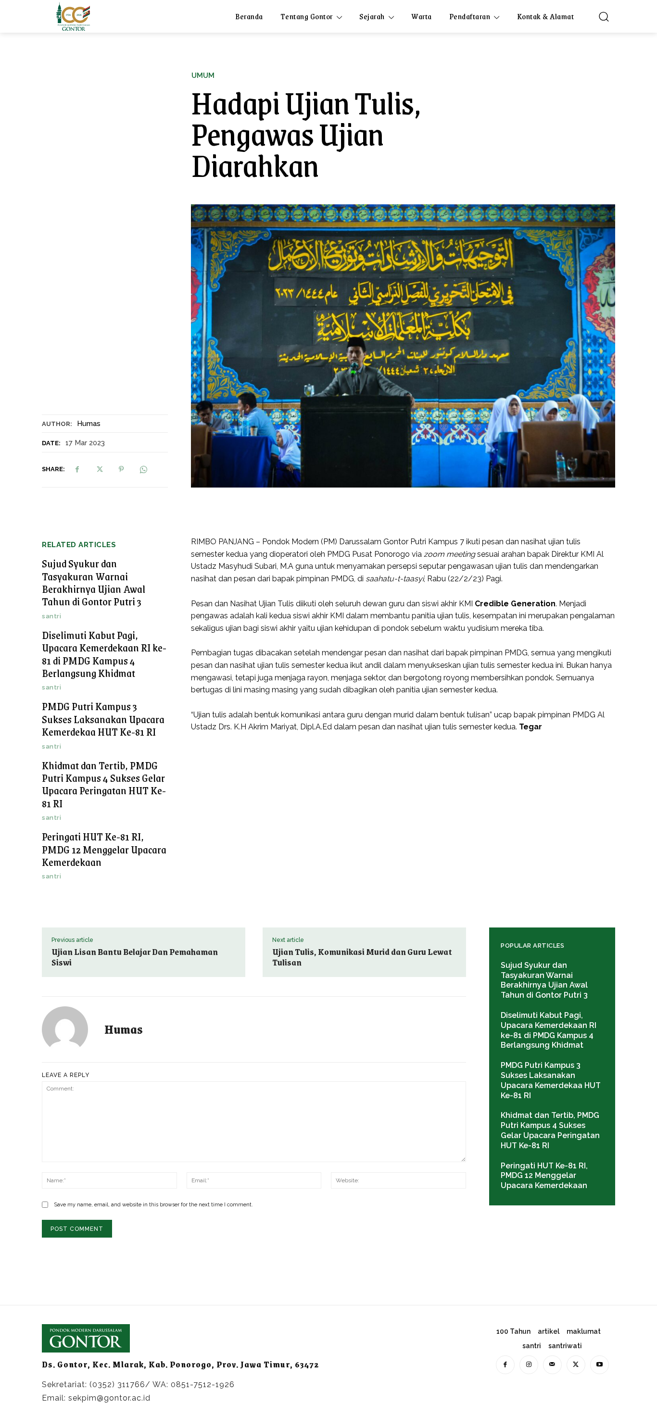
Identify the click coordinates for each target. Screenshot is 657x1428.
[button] (603, 16)
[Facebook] (77, 469)
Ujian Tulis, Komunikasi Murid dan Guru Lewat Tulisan (362, 956)
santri (51, 616)
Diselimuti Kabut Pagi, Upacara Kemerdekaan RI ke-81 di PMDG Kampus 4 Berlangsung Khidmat (104, 653)
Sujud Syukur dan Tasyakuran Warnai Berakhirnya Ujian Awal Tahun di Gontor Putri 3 (93, 582)
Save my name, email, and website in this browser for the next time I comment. (153, 1205)
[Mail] (552, 1364)
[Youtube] (599, 1364)
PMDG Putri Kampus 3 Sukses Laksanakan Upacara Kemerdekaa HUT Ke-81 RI (103, 719)
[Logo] (73, 16)
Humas (89, 423)
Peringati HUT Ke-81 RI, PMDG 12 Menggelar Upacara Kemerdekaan (104, 849)
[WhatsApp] (143, 469)
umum (203, 75)
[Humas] (71, 1029)
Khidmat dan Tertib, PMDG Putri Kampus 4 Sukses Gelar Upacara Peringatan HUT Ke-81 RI (104, 784)
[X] (99, 469)
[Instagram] (528, 1364)
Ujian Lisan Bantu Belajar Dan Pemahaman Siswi (134, 956)
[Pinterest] (121, 469)
